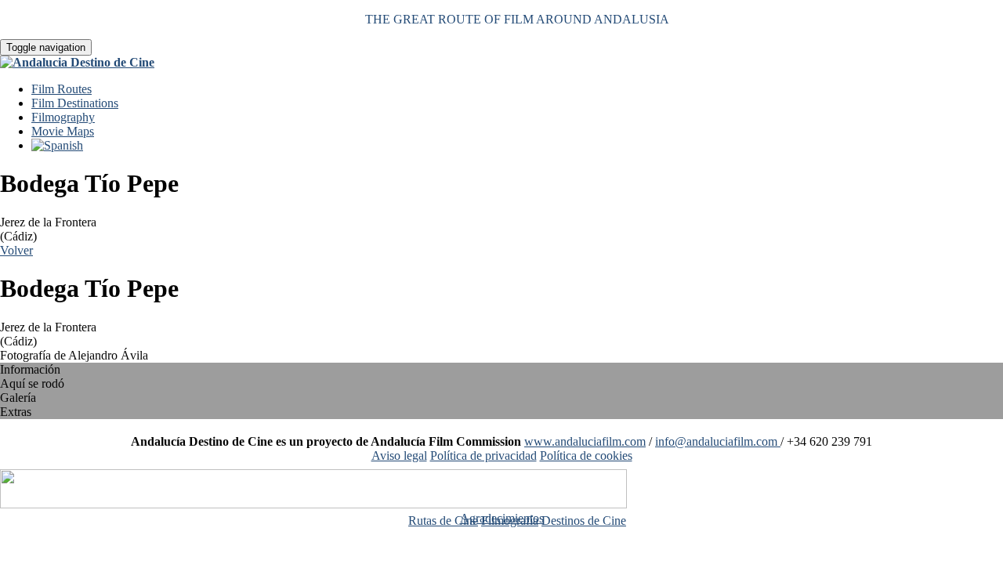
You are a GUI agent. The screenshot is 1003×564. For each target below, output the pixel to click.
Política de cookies (586, 455)
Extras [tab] (15, 411)
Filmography (63, 117)
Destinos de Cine (583, 520)
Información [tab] (30, 369)
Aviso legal (399, 455)
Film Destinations (74, 103)
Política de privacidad (483, 455)
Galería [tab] (18, 397)
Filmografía (509, 520)
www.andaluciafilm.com (585, 441)
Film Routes (61, 89)
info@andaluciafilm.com (717, 441)
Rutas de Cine (443, 520)
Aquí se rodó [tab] (32, 383)
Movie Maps (62, 131)
